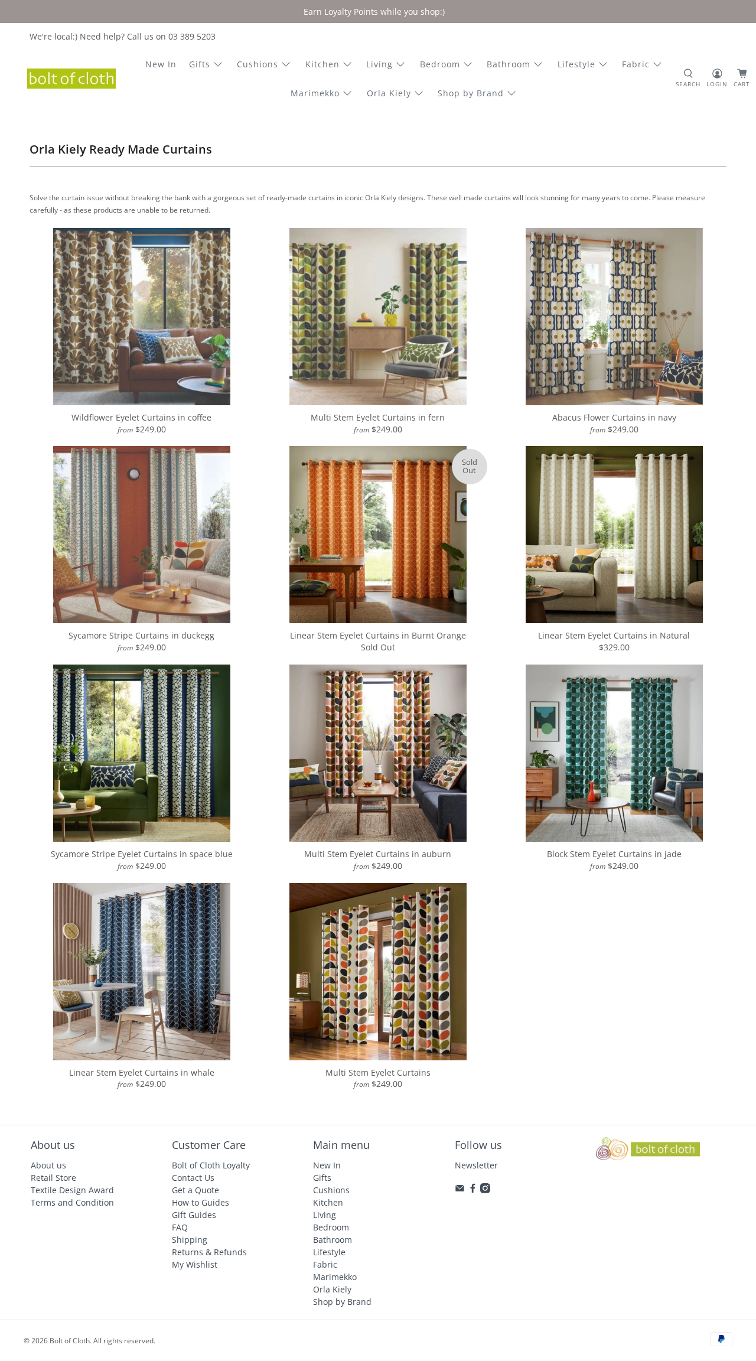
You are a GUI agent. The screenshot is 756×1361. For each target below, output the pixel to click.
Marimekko (315, 93)
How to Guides (200, 1202)
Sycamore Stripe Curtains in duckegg (141, 635)
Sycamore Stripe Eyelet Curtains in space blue (142, 853)
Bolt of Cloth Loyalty (211, 1165)
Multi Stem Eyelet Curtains (378, 1072)
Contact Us (193, 1177)
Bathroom (508, 64)
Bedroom (440, 64)
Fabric (636, 64)
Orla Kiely (389, 93)
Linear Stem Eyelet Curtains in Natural (614, 635)
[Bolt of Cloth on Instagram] (485, 1190)
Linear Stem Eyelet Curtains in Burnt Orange (378, 635)
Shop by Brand (471, 93)
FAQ (180, 1227)
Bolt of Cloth (70, 1340)
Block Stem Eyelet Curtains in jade (614, 853)
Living (379, 64)
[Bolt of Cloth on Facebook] (473, 1190)
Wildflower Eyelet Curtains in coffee (141, 417)
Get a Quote (195, 1190)
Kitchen (322, 64)
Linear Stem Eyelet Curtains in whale (141, 1072)
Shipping (189, 1239)
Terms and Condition (72, 1202)
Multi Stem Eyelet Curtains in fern (378, 417)
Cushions (257, 64)
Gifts (199, 64)
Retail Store (53, 1177)
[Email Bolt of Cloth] (460, 1190)
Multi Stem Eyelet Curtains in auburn (377, 853)
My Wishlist (194, 1264)
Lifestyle (576, 64)
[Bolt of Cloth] (71, 79)
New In (161, 64)
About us (48, 1165)
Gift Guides (194, 1214)
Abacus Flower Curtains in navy (614, 417)
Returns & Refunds (209, 1252)
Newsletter (476, 1165)
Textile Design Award (72, 1190)
